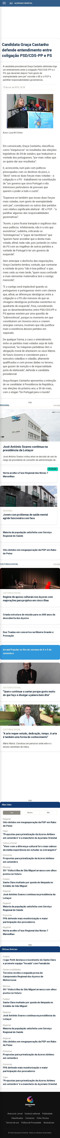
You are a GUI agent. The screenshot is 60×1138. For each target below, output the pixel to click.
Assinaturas (49, 1123)
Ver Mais (56, 405)
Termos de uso (12, 1123)
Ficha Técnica (43, 1118)
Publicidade (47, 1114)
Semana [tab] (30, 813)
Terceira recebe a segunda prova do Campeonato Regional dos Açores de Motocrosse (23, 976)
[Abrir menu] (4, 3)
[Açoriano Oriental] (30, 1107)
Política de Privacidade (31, 1123)
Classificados (17, 1118)
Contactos (29, 1118)
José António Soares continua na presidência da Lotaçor (25, 448)
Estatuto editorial (32, 1114)
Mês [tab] (48, 813)
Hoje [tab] (11, 813)
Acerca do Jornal (15, 1114)
